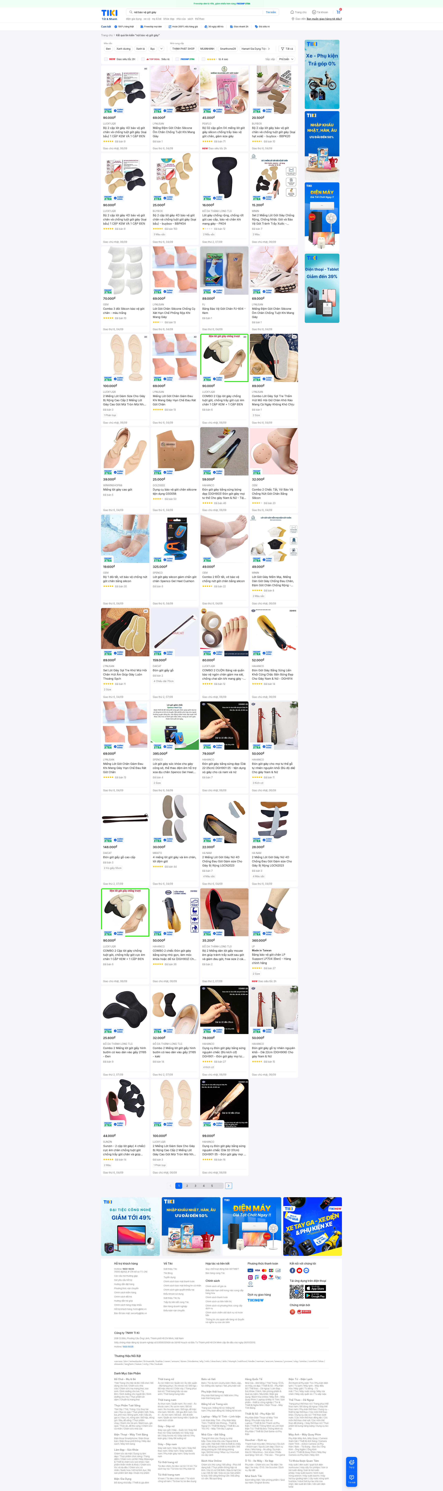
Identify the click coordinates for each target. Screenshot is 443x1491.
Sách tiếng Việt (252, 1480)
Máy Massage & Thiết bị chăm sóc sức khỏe (134, 1460)
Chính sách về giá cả (216, 1286)
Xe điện (274, 1464)
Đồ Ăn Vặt (212, 1473)
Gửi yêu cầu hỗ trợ (123, 1280)
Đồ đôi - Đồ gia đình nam (180, 1412)
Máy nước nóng (307, 1391)
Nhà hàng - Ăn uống (261, 1449)
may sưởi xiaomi (304, 1473)
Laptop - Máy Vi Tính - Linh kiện (221, 1416)
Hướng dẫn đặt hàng (124, 1284)
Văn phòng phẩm (270, 1480)
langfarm (129, 1364)
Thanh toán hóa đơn (255, 1444)
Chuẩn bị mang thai (130, 1399)
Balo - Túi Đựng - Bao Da (307, 1446)
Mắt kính (228, 1395)
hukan (138, 1364)
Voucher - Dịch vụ (255, 1440)
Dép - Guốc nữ (179, 1430)
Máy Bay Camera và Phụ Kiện (307, 1453)
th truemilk (149, 1361)
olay (296, 1361)
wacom (269, 1361)
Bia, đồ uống (125, 1420)
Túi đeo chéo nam (175, 1478)
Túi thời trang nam (169, 1474)
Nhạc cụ (225, 1452)
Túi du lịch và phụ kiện (219, 1383)
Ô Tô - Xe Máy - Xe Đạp (259, 1460)
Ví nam (161, 1478)
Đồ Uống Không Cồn (219, 1475)
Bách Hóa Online (211, 1460)
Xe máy (254, 1467)
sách (190, 18)
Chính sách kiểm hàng (125, 1292)
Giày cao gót (164, 1430)
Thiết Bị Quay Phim (306, 1452)
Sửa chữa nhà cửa (216, 1441)
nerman (260, 1361)
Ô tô (262, 1467)
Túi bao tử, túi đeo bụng (184, 1481)
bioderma (193, 1361)
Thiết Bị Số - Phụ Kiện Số (259, 1413)
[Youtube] (299, 1270)
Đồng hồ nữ (218, 1408)
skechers (216, 1361)
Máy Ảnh (314, 1455)
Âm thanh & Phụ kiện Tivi (301, 1383)
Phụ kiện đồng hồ (215, 1410)
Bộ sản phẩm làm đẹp (132, 1471)
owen (167, 1361)
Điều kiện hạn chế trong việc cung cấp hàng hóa (224, 1291)
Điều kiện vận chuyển (174, 1310)
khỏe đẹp (169, 18)
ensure (175, 1361)
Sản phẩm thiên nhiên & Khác (131, 1463)
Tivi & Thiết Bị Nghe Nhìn (262, 1403)
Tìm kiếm (271, 12)
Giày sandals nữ (175, 1432)
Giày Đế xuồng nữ (177, 1438)
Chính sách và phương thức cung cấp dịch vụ (224, 1307)
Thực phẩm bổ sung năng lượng (309, 1424)
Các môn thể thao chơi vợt (308, 1419)
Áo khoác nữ (181, 1385)
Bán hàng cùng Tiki (215, 1273)
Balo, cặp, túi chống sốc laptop (221, 1384)
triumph (232, 1361)
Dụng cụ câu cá (303, 1414)
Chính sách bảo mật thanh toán (179, 1281)
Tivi (296, 1391)
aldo (225, 1361)
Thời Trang (271, 1383)
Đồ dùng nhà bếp (122, 1482)
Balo (203, 1383)
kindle (251, 1361)
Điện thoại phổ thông (130, 1441)
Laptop (229, 1428)
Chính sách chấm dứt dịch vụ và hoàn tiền (224, 1314)
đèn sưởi (303, 1464)
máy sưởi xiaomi (311, 1475)
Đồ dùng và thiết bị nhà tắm (221, 1446)
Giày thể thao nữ (314, 1423)
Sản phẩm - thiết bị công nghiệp (265, 1401)
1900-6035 (128, 1269)
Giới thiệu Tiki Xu (172, 1298)
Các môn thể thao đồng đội (308, 1417)
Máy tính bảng (128, 1444)
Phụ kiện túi (189, 1468)
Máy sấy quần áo (304, 1394)
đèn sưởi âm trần (303, 1484)
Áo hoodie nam (171, 1409)
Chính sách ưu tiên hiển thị (219, 1301)
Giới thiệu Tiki (170, 1269)
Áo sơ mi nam (177, 1406)
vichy (146, 1364)
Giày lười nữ (183, 1435)
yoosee (288, 1361)
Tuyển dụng (169, 1277)
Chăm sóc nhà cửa (133, 1428)
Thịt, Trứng (129, 1409)
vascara (118, 1361)
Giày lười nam (164, 1448)
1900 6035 (128, 1346)
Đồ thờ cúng (213, 1452)
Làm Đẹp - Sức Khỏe (126, 1449)
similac (303, 1361)
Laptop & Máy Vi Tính (268, 1399)
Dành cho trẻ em (129, 1423)
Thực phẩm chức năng (131, 1456)
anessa (278, 1361)
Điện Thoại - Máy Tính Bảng (131, 1434)
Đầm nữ (169, 1383)
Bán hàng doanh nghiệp (175, 1306)
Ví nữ (189, 1466)
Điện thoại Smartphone (125, 1438)
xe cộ (147, 18)
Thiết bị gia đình (141, 1482)
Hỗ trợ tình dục (139, 1470)
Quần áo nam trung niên (176, 1417)
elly (202, 1361)
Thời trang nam (167, 1399)
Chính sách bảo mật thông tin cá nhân (182, 1285)
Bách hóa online (260, 1396)
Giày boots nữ (169, 1435)
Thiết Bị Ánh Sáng (308, 1441)
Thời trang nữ (166, 1379)
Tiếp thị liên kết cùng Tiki (176, 1302)
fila (151, 1364)
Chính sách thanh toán (217, 1297)
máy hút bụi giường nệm (307, 1477)
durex (184, 1361)
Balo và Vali (208, 1379)
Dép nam (173, 1450)
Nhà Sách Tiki (253, 1476)
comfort (313, 1361)
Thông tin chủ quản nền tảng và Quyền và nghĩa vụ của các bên (225, 1321)
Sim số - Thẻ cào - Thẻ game (270, 1455)
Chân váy (179, 1388)
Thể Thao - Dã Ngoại (301, 1399)
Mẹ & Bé (264, 1394)
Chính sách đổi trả (123, 1296)
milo (207, 1361)
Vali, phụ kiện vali (232, 1385)
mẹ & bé (156, 18)
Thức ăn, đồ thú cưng (130, 1426)
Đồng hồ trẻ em (233, 1410)
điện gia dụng (134, 18)
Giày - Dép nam (167, 1444)
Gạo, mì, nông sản (130, 1417)
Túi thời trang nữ (168, 1462)
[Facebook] (292, 1270)
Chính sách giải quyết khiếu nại (179, 1289)
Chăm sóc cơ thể (129, 1459)
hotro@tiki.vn (140, 1309)
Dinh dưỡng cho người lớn (132, 1394)
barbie (159, 1361)
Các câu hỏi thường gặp (126, 1276)
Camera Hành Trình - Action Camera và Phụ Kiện (308, 1444)
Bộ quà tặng (216, 1478)
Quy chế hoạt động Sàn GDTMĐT (222, 1269)
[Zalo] (306, 1270)
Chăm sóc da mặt (123, 1453)
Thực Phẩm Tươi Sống (127, 1405)
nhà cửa (181, 18)
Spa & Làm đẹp (266, 1446)
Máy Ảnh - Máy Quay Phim (305, 1434)
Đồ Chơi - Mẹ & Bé (125, 1379)
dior (126, 1361)
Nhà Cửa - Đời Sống (213, 1434)
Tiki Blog (168, 1273)
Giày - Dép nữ (166, 1426)
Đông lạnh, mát (135, 1414)
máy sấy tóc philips (310, 1467)
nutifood (242, 1361)
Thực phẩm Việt (140, 1412)
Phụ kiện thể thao (308, 1409)
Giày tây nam (179, 1448)
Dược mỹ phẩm (141, 1473)
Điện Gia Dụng (122, 1478)
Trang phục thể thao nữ (300, 1403)
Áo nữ (161, 1383)
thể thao (199, 18)
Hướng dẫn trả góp (123, 1300)
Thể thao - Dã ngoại (259, 1388)
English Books (262, 1482)
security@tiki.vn (139, 1313)
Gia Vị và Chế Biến (216, 1470)
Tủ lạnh (298, 1385)
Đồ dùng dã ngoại (309, 1406)
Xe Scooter (271, 1467)
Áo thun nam (164, 1403)
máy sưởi (293, 1464)
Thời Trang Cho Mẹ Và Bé (127, 1383)
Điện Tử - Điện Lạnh (301, 1379)
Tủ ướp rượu (320, 1394)
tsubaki (159, 1364)
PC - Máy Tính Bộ (215, 1428)
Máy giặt (298, 1388)
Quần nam (177, 1403)
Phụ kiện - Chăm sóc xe (257, 1464)
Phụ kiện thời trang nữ (212, 1395)
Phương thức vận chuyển (126, 1288)
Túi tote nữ (176, 1468)
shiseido (118, 1364)
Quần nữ (179, 1383)
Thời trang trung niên (174, 1394)
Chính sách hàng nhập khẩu (128, 1305)
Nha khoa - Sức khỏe (263, 1452)
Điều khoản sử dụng (173, 1294)
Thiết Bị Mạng (218, 1426)
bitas (321, 1361)
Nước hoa (125, 1470)
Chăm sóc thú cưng (211, 1464)
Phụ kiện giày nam (173, 1453)
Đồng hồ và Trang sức (214, 1404)
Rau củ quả (125, 1412)
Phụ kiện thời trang (212, 1391)
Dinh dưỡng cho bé (129, 1391)
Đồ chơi (145, 1383)
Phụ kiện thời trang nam (219, 1396)
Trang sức (206, 1408)
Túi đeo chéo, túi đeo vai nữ (172, 1466)
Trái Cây (118, 1409)
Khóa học (271, 1444)
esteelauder (136, 1361)
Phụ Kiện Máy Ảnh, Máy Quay (303, 1438)
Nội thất (216, 1444)
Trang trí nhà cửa (209, 1438)
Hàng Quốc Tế (253, 1379)
